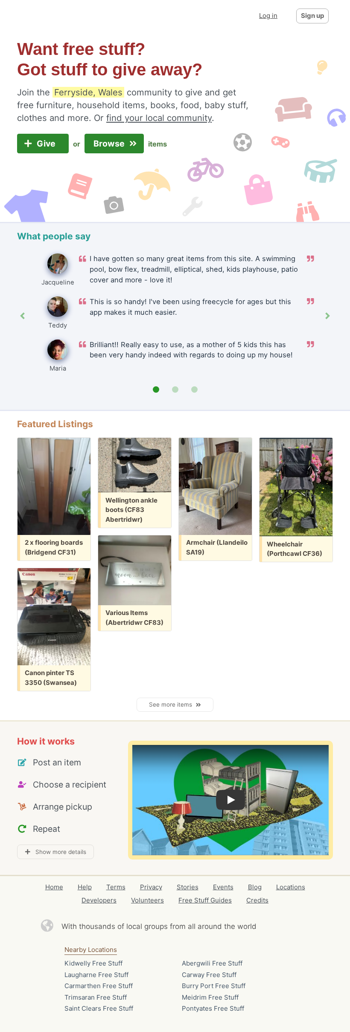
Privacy (151, 887)
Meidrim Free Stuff (210, 997)
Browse (110, 143)
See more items (172, 704)
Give (47, 143)
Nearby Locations (90, 950)
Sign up (312, 15)
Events (223, 887)
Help (85, 887)
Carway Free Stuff (209, 975)
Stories (187, 887)
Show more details (58, 851)
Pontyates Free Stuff (213, 1008)
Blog (255, 887)
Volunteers (147, 900)
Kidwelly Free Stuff (93, 963)
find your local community (159, 117)
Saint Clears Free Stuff (98, 1008)
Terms (115, 887)
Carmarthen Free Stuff (98, 986)
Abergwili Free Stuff (212, 963)
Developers (99, 900)
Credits (257, 900)
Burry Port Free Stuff (213, 986)
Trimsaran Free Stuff (95, 997)
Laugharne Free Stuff (96, 975)
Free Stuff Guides (205, 900)
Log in (268, 15)
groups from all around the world (200, 926)
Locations (290, 887)
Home (54, 887)
